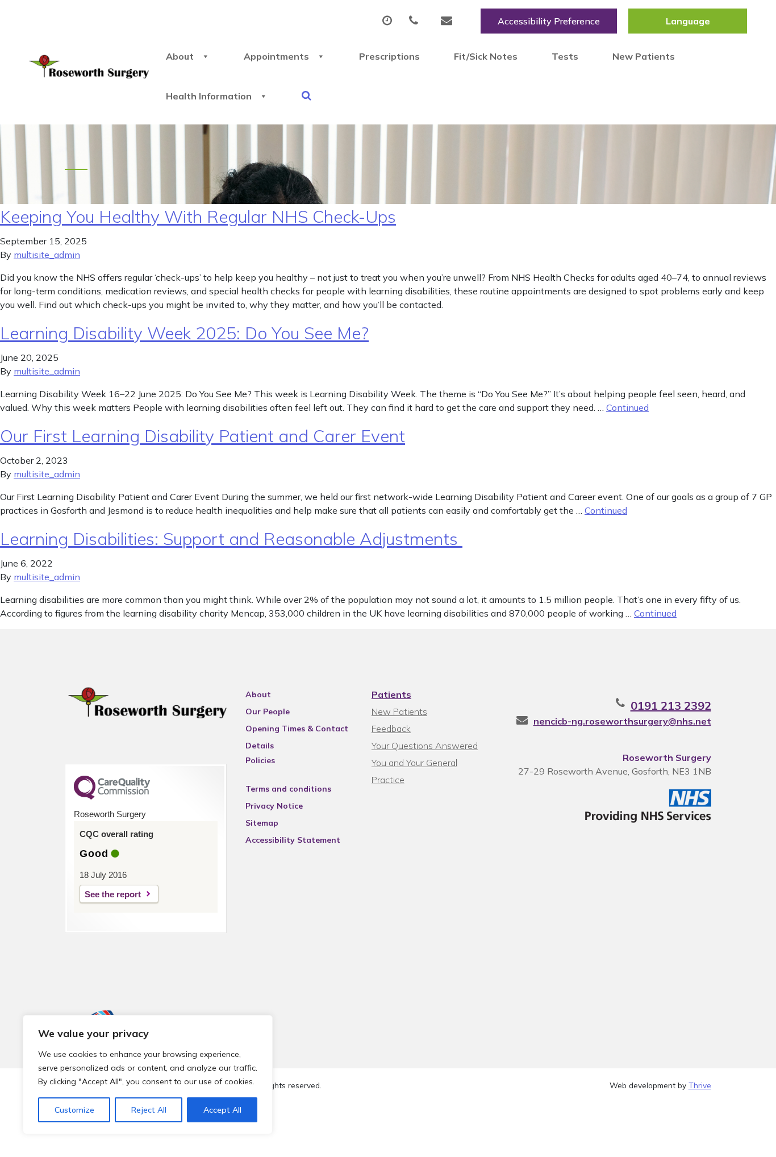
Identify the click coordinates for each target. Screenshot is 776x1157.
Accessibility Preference (549, 21)
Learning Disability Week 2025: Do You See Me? (184, 333)
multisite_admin (47, 254)
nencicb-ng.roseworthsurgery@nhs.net (622, 721)
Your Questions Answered (425, 745)
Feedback (391, 728)
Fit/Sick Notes (486, 56)
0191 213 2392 (671, 705)
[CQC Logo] (112, 796)
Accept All (222, 1110)
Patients (391, 694)
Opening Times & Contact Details (296, 730)
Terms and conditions (288, 789)
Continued (627, 407)
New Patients (643, 56)
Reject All (148, 1110)
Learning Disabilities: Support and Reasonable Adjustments (231, 539)
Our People (267, 711)
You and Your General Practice (414, 764)
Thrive (700, 1085)
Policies (260, 760)
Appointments (276, 56)
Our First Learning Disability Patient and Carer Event (202, 436)
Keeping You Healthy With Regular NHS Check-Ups (198, 216)
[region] (148, 1074)
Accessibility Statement (292, 840)
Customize (74, 1110)
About (180, 56)
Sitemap (261, 823)
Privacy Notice (274, 806)
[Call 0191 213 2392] (416, 21)
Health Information (209, 96)
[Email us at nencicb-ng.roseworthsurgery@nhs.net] (449, 21)
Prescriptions (389, 56)
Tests (565, 56)
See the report (113, 894)
